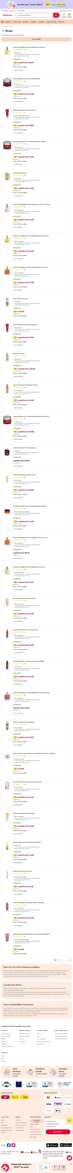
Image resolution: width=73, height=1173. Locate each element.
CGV (31, 1126)
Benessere (26, 22)
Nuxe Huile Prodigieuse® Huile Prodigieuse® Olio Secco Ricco (31, 236)
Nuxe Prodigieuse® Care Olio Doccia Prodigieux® (27, 842)
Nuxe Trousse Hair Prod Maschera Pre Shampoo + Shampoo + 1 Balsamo (34, 753)
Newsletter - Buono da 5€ (8, 10)
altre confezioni (19, 70)
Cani (2, 1056)
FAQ (2, 1122)
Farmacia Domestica (7, 1046)
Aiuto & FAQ (63, 10)
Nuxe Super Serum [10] (20, 173)
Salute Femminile (6, 1033)
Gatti (2, 1058)
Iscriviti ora (59, 1131)
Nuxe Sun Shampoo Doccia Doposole (24, 813)
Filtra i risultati (36, 39)
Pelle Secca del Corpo (43, 1041)
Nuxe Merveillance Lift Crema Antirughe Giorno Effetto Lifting (31, 416)
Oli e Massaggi (41, 1039)
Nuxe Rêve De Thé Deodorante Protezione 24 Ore (27, 782)
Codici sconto (21, 10)
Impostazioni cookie (35, 1134)
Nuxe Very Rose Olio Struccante (22, 871)
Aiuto (2, 1120)
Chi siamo (69, 10)
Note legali (33, 1137)
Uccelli (3, 1061)
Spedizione (4, 1125)
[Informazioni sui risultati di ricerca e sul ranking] (23, 35)
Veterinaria (61, 22)
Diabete (3, 1039)
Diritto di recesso (35, 1129)
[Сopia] (46, 1167)
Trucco (39, 1033)
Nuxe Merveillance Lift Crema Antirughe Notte (26, 78)
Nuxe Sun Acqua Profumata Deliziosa (24, 722)
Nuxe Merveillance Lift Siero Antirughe (24, 448)
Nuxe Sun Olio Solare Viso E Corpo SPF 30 (25, 630)
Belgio (36, 1152)
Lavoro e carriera (20, 1125)
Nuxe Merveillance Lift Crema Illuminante (25, 324)
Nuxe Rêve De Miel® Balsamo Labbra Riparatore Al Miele (29, 506)
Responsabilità (34, 1124)
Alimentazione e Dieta (61, 1039)
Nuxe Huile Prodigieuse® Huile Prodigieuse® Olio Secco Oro (30, 267)
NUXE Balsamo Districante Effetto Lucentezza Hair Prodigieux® (31, 934)
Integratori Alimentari (61, 1036)
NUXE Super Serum (18, 353)
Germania (27, 1152)
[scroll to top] (59, 1160)
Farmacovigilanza (6, 1128)
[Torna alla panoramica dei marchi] (3, 31)
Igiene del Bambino (24, 1033)
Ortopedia (4, 1044)
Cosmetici (41, 22)
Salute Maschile (6, 1036)
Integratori (34, 22)
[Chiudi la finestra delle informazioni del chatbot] (40, 1150)
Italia (70, 1152)
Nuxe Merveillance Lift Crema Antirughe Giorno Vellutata (29, 141)
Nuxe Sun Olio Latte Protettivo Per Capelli (25, 385)
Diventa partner (20, 1130)
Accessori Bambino (24, 1036)
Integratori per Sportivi (61, 1033)
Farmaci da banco (51, 22)
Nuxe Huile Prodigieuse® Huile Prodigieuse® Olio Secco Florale (31, 204)
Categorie (7, 22)
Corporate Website (21, 1122)
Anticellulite (40, 1044)
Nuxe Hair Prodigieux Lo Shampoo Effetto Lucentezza (28, 902)
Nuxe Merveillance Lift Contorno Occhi (24, 110)
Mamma (21, 1039)
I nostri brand (19, 1128)
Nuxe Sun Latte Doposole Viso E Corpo (24, 474)
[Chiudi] (71, 1)
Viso (38, 1036)
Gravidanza (22, 1041)
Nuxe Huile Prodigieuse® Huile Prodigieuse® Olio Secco (29, 47)
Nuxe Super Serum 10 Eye (20, 298)
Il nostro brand (16, 22)
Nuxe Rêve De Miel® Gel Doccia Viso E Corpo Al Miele (28, 661)
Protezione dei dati (35, 1132)
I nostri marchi (4, 26)
